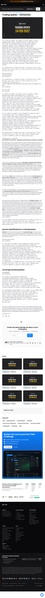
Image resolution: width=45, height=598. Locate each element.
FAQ (18, 512)
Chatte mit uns (6, 511)
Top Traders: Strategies (35, 423)
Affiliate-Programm (21, 516)
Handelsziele (31, 519)
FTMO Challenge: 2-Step (34, 522)
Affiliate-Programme (20, 535)
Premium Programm (33, 517)
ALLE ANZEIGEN (5, 272)
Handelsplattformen (6, 538)
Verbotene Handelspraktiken (8, 528)
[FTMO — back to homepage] (4, 4)
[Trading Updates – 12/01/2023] (12, 397)
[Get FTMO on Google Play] (40, 578)
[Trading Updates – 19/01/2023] (33, 381)
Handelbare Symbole (6, 535)
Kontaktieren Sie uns (20, 532)
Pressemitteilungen (19, 528)
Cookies (19, 583)
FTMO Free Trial (32, 514)
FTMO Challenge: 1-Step (34, 520)
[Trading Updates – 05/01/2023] (33, 397)
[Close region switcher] (42, 9)
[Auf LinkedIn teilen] (6, 316)
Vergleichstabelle (32, 523)
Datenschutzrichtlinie (19, 585)
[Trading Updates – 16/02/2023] (12, 365)
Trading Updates (18, 12)
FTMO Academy (5, 539)
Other (20, 426)
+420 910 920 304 (7, 515)
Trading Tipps (14, 426)
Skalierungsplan (32, 516)
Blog (4, 420)
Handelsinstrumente (11, 420)
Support (18, 513)
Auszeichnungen (19, 533)
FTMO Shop (18, 539)
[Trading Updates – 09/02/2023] (33, 365)
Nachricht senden (7, 513)
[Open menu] (43, 4)
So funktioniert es (20, 514)
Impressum (24, 583)
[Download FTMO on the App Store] (33, 578)
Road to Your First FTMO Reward (9, 423)
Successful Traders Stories (23, 423)
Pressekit (19, 517)
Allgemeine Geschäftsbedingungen (8, 585)
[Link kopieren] (3, 316)
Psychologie (29, 420)
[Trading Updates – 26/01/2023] (12, 381)
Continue (38, 9)
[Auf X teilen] (8, 316)
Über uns (17, 530)
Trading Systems (6, 426)
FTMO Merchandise (21, 519)
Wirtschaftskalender (6, 533)
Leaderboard (4, 532)
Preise (30, 513)
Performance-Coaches (7, 530)
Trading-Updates (5, 536)
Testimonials (18, 536)
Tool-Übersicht (5, 529)
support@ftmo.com (8, 514)
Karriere (17, 538)
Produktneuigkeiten (21, 420)
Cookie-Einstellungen (13, 583)
